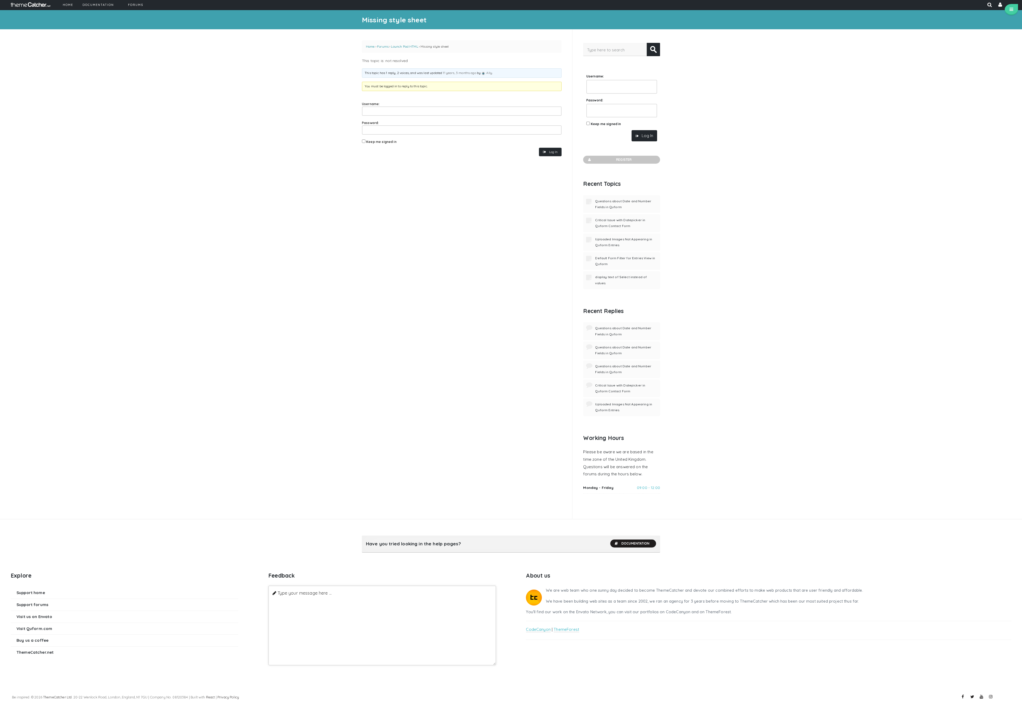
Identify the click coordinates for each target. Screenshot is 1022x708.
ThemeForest (566, 629)
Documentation (635, 543)
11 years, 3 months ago (459, 73)
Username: (371, 104)
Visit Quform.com (34, 628)
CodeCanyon (538, 629)
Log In (553, 152)
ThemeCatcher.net (35, 652)
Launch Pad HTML (404, 46)
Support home (31, 592)
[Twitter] (972, 697)
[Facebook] (963, 697)
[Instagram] (991, 697)
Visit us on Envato (34, 616)
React (210, 697)
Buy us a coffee (32, 640)
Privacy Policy (228, 697)
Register (624, 160)
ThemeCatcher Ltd (57, 697)
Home (370, 46)
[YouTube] (981, 697)
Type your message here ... (305, 593)
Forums (383, 46)
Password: (370, 123)
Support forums (32, 604)
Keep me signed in (381, 142)
